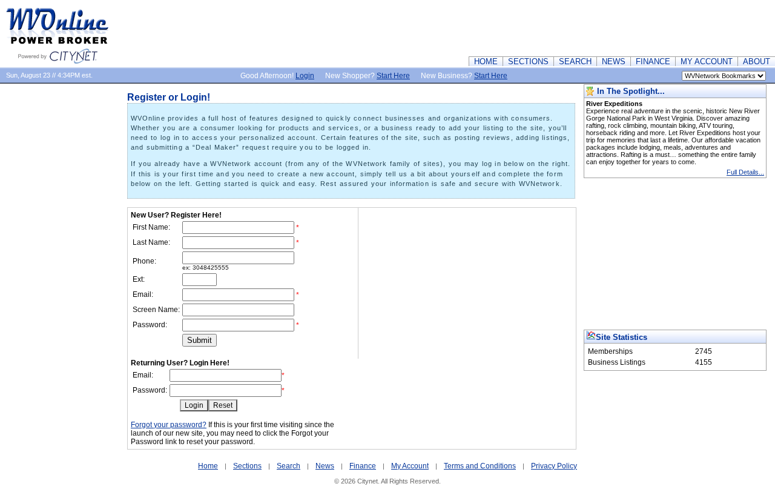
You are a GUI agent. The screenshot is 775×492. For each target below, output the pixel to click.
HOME (486, 61)
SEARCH (575, 61)
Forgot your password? (168, 425)
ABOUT (756, 61)
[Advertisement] (554, 27)
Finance (362, 466)
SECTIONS (528, 61)
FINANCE (653, 61)
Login (304, 75)
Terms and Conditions (480, 466)
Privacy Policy (554, 466)
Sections (247, 466)
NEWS (613, 61)
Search (288, 466)
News (324, 466)
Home (208, 466)
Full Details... (745, 172)
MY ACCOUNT (707, 61)
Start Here (393, 75)
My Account (410, 466)
